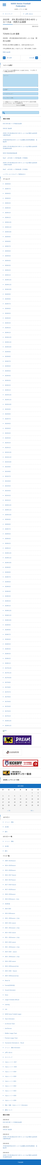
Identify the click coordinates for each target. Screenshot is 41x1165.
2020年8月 (8, 524)
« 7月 (8, 810)
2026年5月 (8, 198)
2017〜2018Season (10, 889)
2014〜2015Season (10, 865)
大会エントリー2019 (10, 1071)
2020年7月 (8, 529)
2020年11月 (8, 510)
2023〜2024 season (11, 951)
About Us (7, 980)
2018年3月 (8, 653)
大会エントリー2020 (10, 1076)
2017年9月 (8, 682)
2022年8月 (8, 414)
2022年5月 (8, 428)
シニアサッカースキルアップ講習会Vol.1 (14, 174)
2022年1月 (8, 447)
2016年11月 (8, 725)
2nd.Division (8, 1028)
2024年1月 (8, 332)
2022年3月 (8, 438)
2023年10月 (8, 347)
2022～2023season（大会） (12, 947)
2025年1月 (8, 275)
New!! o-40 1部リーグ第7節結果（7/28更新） (16, 158)
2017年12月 (8, 668)
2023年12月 (8, 337)
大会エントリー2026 (10, 1095)
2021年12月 (8, 452)
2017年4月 (8, 701)
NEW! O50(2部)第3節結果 (10, 153)
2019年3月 (8, 596)
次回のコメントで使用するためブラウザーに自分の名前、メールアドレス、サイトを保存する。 (20, 102)
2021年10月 (8, 462)
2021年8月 (8, 471)
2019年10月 (8, 562)
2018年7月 (8, 634)
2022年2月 (8, 442)
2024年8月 (8, 299)
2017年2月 (8, 711)
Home (6, 995)
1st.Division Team (10, 1023)
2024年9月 (8, 294)
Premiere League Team (11, 1038)
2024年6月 (8, 308)
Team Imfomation (9, 1019)
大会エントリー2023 (10, 1091)
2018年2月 (8, 658)
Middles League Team (11, 1033)
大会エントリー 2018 (11, 1067)
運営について (8, 1110)
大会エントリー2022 (10, 1086)
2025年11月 (8, 227)
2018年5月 (8, 644)
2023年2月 (8, 385)
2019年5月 (8, 586)
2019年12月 (8, 553)
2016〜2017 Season (10, 875)
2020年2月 (8, 543)
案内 (6, 831)
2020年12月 (8, 505)
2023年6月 (8, 366)
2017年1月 (8, 716)
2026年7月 (8, 188)
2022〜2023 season (10, 942)
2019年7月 (8, 577)
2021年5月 (8, 486)
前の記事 (9, 57)
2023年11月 (8, 342)
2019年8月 (8, 572)
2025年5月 (8, 256)
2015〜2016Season (10, 870)
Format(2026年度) (10, 985)
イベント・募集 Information (12, 1047)
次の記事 (31, 57)
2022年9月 (8, 409)
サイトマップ (8, 1057)
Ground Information (10, 990)
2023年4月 (8, 375)
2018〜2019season (10, 894)
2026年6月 (8, 193)
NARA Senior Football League (13, 1014)
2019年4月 (8, 591)
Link (6, 1009)
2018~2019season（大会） (12, 899)
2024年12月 (8, 279)
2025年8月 (8, 241)
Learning (7, 1004)
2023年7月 (8, 361)
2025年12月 (8, 222)
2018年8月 (8, 629)
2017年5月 (8, 697)
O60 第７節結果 (7, 128)
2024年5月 (8, 313)
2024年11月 (8, 284)
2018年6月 (8, 639)
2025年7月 (8, 246)
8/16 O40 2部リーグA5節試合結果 (12, 123)
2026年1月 (8, 217)
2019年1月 (8, 605)
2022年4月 (8, 433)
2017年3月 (8, 706)
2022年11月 (8, 399)
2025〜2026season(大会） (12, 975)
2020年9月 (8, 519)
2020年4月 (8, 538)
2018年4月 (8, 649)
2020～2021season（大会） (12, 928)
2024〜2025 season (10, 961)
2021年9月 (8, 466)
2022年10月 (8, 404)
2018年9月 (8, 625)
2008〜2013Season (10, 860)
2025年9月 (8, 236)
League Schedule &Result (12, 999)
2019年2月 (8, 601)
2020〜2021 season (10, 923)
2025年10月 (8, 232)
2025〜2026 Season (11, 971)
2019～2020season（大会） (12, 918)
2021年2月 (8, 495)
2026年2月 (8, 212)
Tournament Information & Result (14, 1043)
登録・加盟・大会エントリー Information (16, 1105)
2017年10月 (8, 677)
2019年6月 (8, 581)
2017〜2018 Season (10, 884)
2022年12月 (8, 395)
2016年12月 (8, 720)
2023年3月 (8, 380)
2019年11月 (8, 557)
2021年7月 (8, 476)
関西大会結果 (6, 52)
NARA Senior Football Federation (21, 5)
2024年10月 (8, 289)
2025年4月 (8, 260)
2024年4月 (8, 318)
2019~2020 (8, 908)
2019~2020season (10, 913)
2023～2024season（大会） (12, 956)
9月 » (32, 810)
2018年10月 (8, 620)
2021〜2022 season (10, 932)
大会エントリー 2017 (11, 1062)
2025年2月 (8, 270)
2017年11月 (8, 673)
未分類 (5, 28)
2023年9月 (8, 351)
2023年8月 (8, 356)
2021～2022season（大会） (12, 937)
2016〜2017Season (10, 880)
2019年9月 (8, 567)
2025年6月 (8, 251)
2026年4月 (8, 203)
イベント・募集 (9, 822)
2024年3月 (8, 323)
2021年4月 (8, 490)
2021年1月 (8, 500)
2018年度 (7, 904)
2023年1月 (8, 390)
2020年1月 (8, 548)
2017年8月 (8, 687)
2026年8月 (8, 184)
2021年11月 (8, 457)
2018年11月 (8, 615)
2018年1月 (8, 663)
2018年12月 (8, 610)
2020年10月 (8, 514)
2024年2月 (8, 327)
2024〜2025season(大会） (12, 966)
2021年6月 (8, 481)
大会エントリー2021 (10, 1081)
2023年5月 (8, 371)
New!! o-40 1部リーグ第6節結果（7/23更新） (16, 169)
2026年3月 (8, 208)
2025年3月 (8, 265)
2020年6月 (8, 534)
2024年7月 (8, 303)
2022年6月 (8, 423)
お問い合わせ (8, 1052)
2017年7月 (8, 692)
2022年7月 (8, 419)
